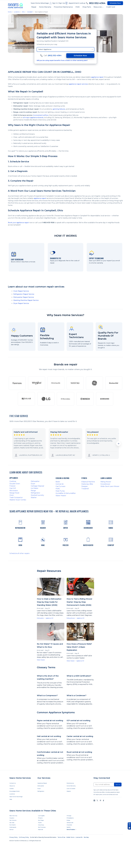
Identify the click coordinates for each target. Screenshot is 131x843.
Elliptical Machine (88, 482)
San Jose (11, 822)
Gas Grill (12, 488)
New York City (13, 815)
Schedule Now (115, 3)
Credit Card (110, 7)
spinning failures (59, 109)
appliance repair (97, 77)
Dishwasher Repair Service (23, 297)
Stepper (84, 486)
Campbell (30, 12)
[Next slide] (118, 443)
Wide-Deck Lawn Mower (110, 486)
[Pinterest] (100, 800)
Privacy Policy (13, 837)
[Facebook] (103, 800)
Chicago (69, 815)
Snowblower (105, 484)
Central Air (60, 484)
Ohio (23, 12)
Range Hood (14, 493)
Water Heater (61, 495)
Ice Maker (34, 488)
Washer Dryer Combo (17, 500)
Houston (11, 818)
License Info (79, 837)
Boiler (58, 482)
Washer (34, 497)
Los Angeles (41, 815)
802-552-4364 (97, 3)
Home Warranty (45, 7)
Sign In (55, 3)
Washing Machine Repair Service (26, 300)
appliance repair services (78, 84)
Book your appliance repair (18, 222)
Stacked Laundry (37, 495)
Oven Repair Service (21, 291)
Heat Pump (60, 491)
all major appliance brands (33, 117)
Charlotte (69, 825)
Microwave (13, 490)
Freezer (12, 486)
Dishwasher (35, 481)
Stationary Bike (87, 484)
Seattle (68, 827)
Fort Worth (12, 825)
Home (10, 12)
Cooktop (12, 481)
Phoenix (40, 818)
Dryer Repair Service (21, 303)
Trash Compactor (16, 497)
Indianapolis (12, 827)
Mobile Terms (70, 837)
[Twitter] (97, 800)
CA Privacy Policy (24, 837)
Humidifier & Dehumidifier (66, 493)
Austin (40, 822)
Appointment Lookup (77, 3)
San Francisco (42, 827)
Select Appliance (44, 49)
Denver (11, 829)
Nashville (40, 829)
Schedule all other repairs (19, 553)
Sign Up (62, 3)
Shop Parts (86, 7)
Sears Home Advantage (40, 3)
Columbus (41, 825)
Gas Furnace (60, 486)
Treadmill (85, 489)
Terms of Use (61, 837)
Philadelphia (70, 818)
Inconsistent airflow (40, 115)
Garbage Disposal (37, 486)
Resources (98, 7)
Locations (17, 12)
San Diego (41, 820)
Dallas (68, 820)
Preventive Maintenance (63, 7)
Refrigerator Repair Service (23, 294)
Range (33, 490)
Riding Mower (106, 482)
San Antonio (12, 820)
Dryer (33, 484)
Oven (11, 495)
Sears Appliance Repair (41, 12)
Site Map (86, 837)
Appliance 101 (49, 618)
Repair (33, 7)
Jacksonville (70, 822)
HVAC (77, 7)
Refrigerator (35, 493)
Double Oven (14, 484)
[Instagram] (94, 800)
